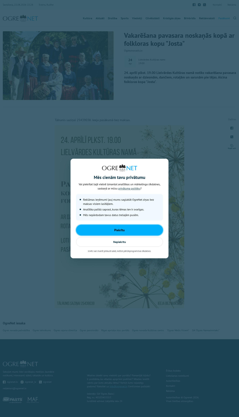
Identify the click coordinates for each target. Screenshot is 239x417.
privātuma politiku (129, 188)
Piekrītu (119, 230)
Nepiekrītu (119, 242)
